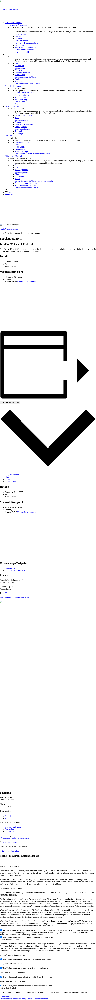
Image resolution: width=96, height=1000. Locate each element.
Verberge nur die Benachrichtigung (34, 999)
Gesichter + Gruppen (18, 25)
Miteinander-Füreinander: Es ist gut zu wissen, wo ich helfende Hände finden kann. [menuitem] (48, 140)
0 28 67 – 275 (9, 593)
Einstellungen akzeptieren (10, 999)
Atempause (10, 568)
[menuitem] (50, 37)
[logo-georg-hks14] (9, 10)
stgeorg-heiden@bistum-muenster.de (14, 597)
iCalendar (9, 477)
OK (1, 851)
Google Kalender (12, 475)
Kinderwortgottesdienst (15, 570)
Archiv (7, 818)
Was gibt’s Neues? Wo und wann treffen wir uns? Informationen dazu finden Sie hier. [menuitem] (48, 90)
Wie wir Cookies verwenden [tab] (11, 866)
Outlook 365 (10, 479)
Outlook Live (10, 481)
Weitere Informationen (12, 851)
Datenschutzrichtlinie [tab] (8, 988)
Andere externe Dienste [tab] (9, 939)
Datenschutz (5, 996)
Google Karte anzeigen (26, 281)
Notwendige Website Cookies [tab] (12, 888)
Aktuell (8, 816)
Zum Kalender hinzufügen (10, 402)
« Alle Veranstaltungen (9, 229)
